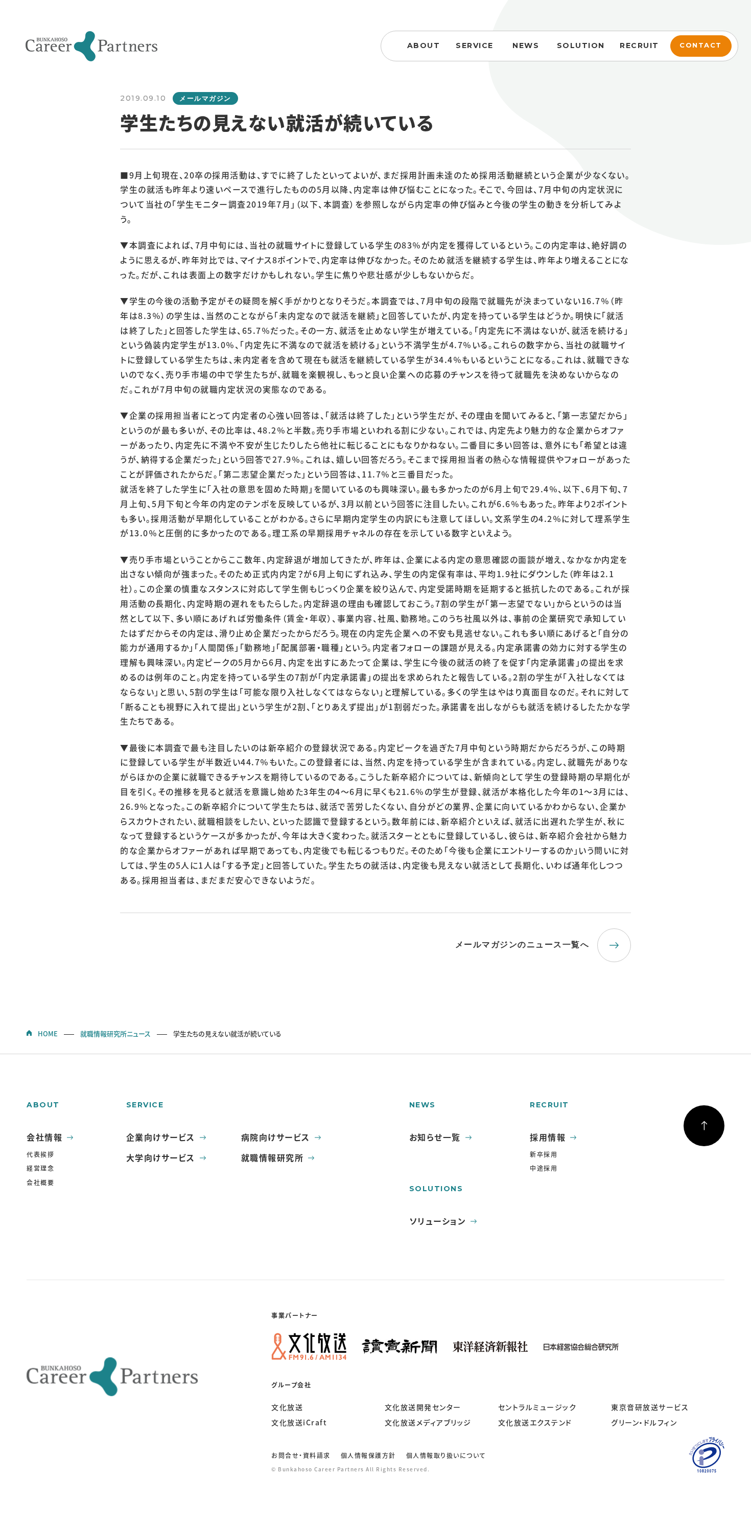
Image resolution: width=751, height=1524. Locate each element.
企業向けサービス (160, 1137)
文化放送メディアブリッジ (428, 1422)
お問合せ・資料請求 (301, 1455)
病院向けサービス (275, 1137)
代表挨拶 (40, 1154)
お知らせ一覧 (435, 1137)
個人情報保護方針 (368, 1455)
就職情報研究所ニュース (115, 1033)
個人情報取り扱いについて (446, 1455)
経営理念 (40, 1168)
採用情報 (548, 1137)
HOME (48, 1033)
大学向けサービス (160, 1157)
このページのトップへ (704, 1125)
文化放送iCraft (299, 1422)
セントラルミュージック (537, 1407)
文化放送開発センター (423, 1407)
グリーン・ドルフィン (644, 1422)
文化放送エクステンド (535, 1422)
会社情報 (44, 1137)
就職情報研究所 (272, 1157)
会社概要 (40, 1182)
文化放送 (287, 1407)
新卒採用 (543, 1154)
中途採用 (543, 1168)
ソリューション (437, 1221)
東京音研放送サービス (650, 1407)
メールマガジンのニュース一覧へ (522, 944)
